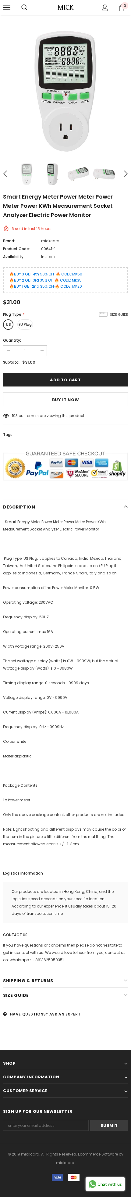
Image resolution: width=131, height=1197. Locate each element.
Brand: (9, 240)
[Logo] (65, 7)
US (8, 324)
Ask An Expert (65, 1014)
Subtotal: (11, 362)
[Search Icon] (24, 8)
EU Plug (25, 324)
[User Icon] (105, 8)
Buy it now (65, 400)
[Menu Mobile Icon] (6, 7)
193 (15, 415)
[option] (65, 90)
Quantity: (12, 340)
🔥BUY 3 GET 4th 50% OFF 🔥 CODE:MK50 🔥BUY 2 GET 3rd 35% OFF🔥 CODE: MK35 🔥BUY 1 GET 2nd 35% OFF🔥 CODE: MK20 (45, 280)
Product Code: (16, 248)
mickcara (50, 240)
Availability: (13, 256)
